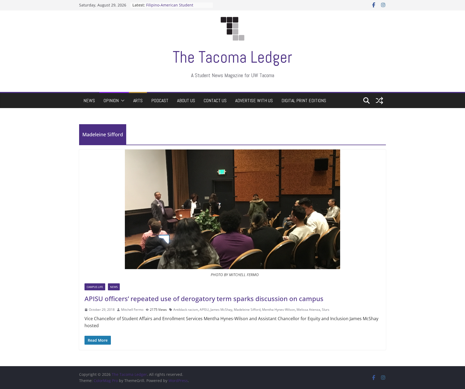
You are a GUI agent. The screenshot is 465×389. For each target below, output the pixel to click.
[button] (122, 100)
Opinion (111, 100)
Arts (138, 100)
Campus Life (95, 287)
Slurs (325, 309)
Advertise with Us (254, 100)
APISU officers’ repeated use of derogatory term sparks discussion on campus (203, 298)
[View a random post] (379, 100)
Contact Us (215, 100)
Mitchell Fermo (132, 309)
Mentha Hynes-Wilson (278, 309)
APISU (204, 309)
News (89, 100)
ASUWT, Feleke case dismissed (173, 3)
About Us (186, 100)
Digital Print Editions (303, 100)
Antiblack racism (185, 309)
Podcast (159, 100)
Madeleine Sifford (247, 309)
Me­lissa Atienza (308, 309)
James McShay (221, 309)
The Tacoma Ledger (232, 57)
